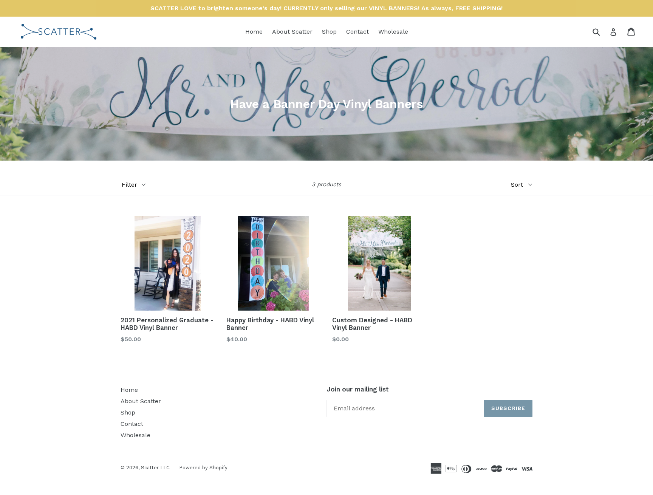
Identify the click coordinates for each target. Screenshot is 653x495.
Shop (329, 31)
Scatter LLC (155, 467)
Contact (357, 31)
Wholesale (393, 31)
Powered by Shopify (203, 467)
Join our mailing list (357, 389)
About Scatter (292, 31)
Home (254, 31)
